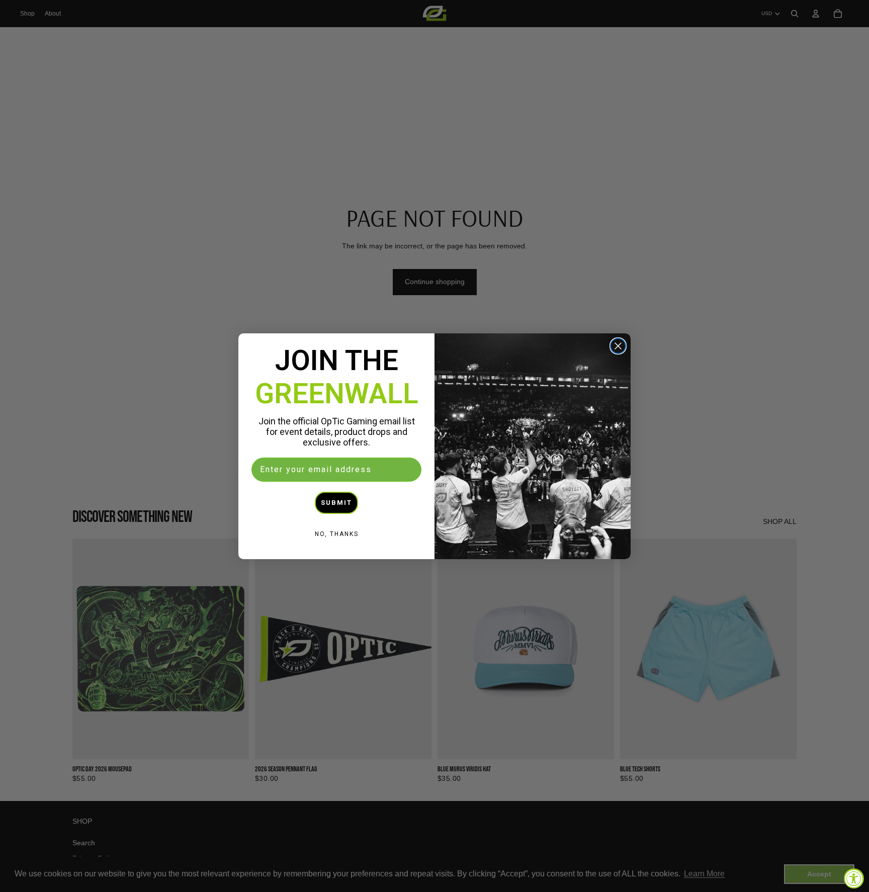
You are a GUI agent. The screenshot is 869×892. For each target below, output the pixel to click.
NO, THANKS (337, 534)
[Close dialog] (618, 345)
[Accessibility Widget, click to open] (854, 878)
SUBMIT (336, 502)
